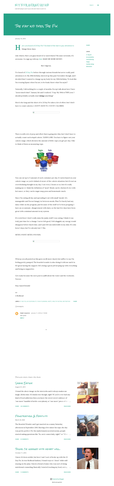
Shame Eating (23, 383)
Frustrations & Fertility (31, 416)
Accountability (90, 57)
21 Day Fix (29, 72)
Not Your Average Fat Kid (32, 5)
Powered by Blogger (58, 479)
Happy (88, 62)
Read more (67, 406)
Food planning (90, 59)
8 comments (24, 439)
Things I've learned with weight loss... (38, 449)
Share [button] (88, 45)
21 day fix (88, 55)
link (40, 59)
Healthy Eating (90, 64)
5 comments (24, 472)
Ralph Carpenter (25, 313)
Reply (22, 318)
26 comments (25, 406)
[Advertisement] (43, 355)
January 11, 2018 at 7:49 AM (39, 313)
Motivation (89, 66)
